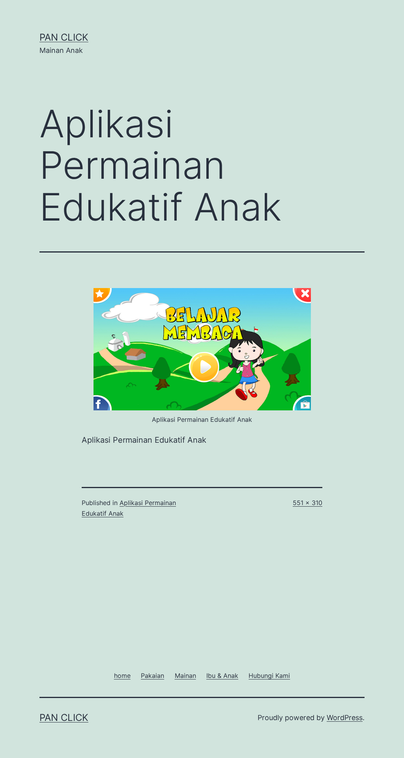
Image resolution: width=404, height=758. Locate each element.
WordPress (345, 717)
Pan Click (63, 37)
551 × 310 (307, 503)
